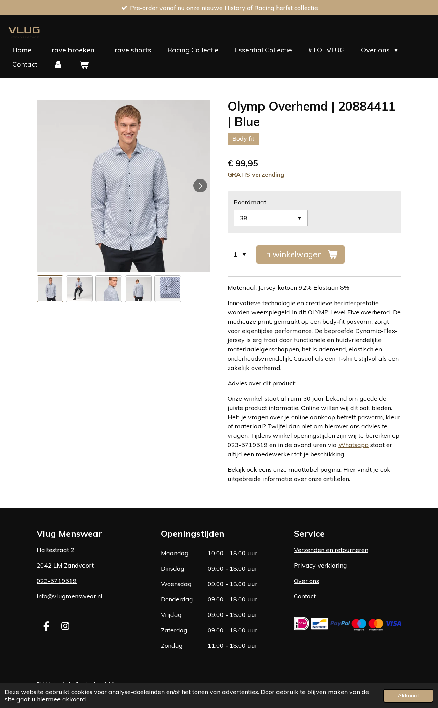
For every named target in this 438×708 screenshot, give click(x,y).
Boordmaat (250, 202)
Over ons (306, 581)
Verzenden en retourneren (331, 550)
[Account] (58, 64)
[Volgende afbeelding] (200, 185)
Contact (305, 596)
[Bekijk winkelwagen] (84, 64)
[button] (50, 288)
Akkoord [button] (408, 695)
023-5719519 (57, 581)
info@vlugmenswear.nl (69, 596)
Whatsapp (353, 445)
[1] (240, 254)
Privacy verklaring (320, 565)
